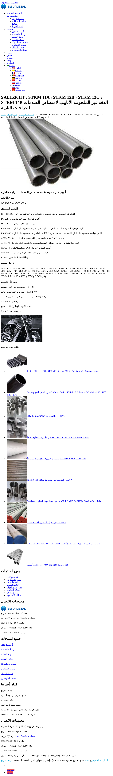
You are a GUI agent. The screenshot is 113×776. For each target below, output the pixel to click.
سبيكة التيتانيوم (19, 45)
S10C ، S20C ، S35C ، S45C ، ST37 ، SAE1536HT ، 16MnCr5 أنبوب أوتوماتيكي (63, 371)
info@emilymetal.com (26, 618)
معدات (10, 58)
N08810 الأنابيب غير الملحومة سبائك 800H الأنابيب (49, 480)
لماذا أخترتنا (17, 26)
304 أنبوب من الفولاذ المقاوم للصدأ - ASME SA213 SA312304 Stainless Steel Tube (64, 501)
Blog (9, 60)
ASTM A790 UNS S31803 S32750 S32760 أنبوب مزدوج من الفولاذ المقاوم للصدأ (63, 543)
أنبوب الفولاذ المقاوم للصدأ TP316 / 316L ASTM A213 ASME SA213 (58, 437)
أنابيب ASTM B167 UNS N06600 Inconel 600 (47, 565)
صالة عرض (96, 760)
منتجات (10, 29)
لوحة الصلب (17, 37)
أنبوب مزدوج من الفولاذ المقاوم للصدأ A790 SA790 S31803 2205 (56, 458)
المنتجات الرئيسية (9, 114)
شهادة (15, 24)
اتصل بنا (10, 63)
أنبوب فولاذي (18, 31)
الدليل (105, 760)
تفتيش (9, 55)
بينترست (10, 770)
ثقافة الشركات (19, 21)
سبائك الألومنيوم (19, 50)
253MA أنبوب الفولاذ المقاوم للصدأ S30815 (46, 522)
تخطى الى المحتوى (9, 2)
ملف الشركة (18, 18)
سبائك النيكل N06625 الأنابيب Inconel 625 (45, 416)
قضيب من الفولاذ (20, 42)
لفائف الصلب (18, 39)
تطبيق (9, 52)
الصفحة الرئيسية (14, 13)
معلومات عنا (12, 16)
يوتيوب (10, 772)
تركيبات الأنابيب (19, 34)
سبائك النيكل (18, 47)
